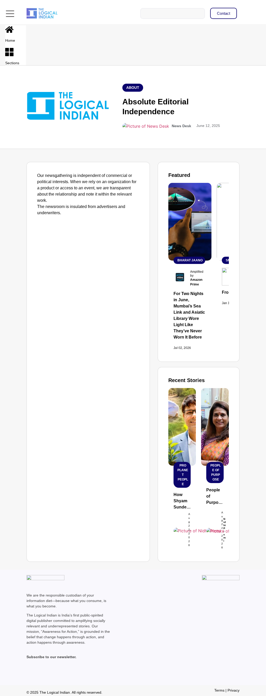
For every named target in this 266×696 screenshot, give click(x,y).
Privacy (234, 690)
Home (10, 40)
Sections (12, 63)
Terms (219, 690)
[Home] (9, 29)
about (132, 87)
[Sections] (9, 52)
